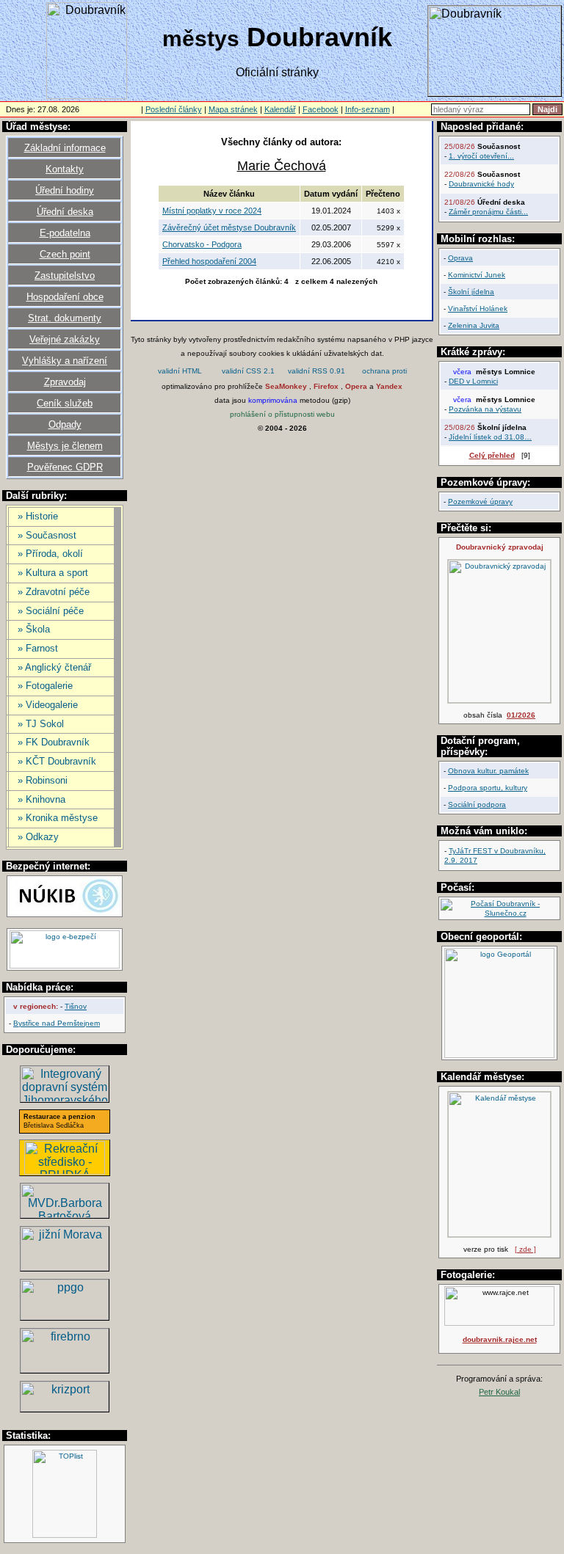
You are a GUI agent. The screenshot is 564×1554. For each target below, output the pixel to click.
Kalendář (280, 109)
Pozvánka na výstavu (485, 409)
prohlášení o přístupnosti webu (282, 414)
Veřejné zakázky (64, 339)
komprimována (272, 400)
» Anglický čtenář (54, 667)
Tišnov (76, 1006)
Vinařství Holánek (477, 308)
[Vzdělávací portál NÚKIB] (65, 912)
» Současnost (47, 535)
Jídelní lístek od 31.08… (490, 437)
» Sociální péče (51, 610)
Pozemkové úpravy (480, 501)
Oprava (460, 258)
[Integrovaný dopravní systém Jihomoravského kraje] (64, 1098)
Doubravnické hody (481, 184)
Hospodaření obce (65, 296)
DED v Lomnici (473, 381)
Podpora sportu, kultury (487, 788)
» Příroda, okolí (50, 553)
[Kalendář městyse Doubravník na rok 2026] (499, 1234)
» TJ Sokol (41, 723)
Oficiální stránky (277, 72)
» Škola (34, 629)
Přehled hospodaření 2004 (209, 261)
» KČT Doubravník (57, 761)
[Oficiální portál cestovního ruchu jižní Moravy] (64, 1267)
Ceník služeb (65, 403)
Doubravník (277, 37)
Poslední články (173, 109)
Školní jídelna (471, 292)
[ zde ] (525, 1249)
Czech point (65, 254)
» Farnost (38, 648)
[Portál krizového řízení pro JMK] (64, 1407)
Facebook (321, 109)
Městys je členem (65, 445)
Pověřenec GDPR (65, 467)
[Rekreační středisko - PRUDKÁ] (64, 1170)
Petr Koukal (499, 1391)
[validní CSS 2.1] (248, 372)
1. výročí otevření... (481, 156)
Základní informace (65, 147)
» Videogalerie (48, 704)
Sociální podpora (477, 804)
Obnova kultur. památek (488, 771)
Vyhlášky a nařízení (64, 360)
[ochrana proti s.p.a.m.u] (385, 372)
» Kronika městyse (58, 817)
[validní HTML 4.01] (180, 372)
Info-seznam (367, 109)
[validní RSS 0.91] (316, 372)
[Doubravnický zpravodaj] (499, 700)
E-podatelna (65, 232)
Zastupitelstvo (65, 275)
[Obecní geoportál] (499, 1055)
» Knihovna (41, 799)
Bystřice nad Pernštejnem (56, 1023)
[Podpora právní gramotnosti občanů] (64, 1316)
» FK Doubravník (54, 742)
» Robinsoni (43, 780)
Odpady (65, 424)
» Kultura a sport (53, 572)
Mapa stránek (233, 109)
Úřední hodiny (64, 190)
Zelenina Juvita (473, 325)
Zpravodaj (65, 381)
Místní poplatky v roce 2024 (211, 210)
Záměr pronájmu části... (488, 212)
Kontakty (65, 169)
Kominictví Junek (476, 275)
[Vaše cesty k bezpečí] (64, 1369)
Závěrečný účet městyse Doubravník (229, 227)
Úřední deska (65, 211)
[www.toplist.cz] (64, 1535)
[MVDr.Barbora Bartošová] (64, 1214)
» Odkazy (38, 836)
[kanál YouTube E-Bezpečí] (65, 966)
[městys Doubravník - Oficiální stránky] (86, 95)
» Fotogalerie (45, 685)
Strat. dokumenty (64, 318)
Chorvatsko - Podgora (202, 244)
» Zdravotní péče (54, 591)
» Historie (38, 516)
